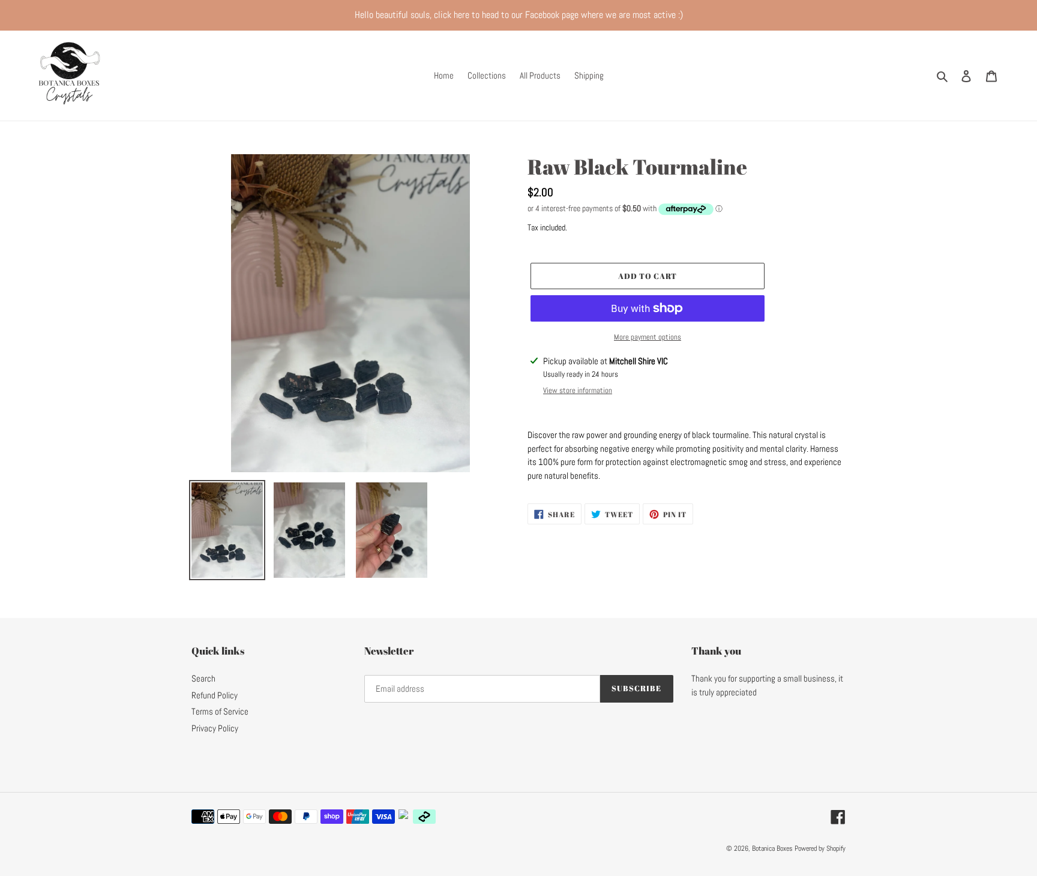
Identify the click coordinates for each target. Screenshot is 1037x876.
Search (203, 678)
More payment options (647, 337)
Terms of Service (219, 711)
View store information (577, 390)
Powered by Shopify (820, 848)
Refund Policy (214, 695)
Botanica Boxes (773, 848)
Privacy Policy (214, 728)
